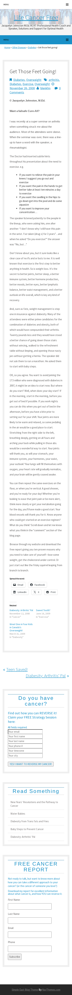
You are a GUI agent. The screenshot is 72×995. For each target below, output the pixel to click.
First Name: (14, 899)
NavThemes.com (51, 989)
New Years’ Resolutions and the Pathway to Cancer (34, 803)
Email (10, 928)
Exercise (28, 84)
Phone (11, 942)
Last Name (14, 913)
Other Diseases (19, 47)
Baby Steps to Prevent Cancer (27, 829)
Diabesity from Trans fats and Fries (29, 821)
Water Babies (17, 813)
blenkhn (45, 88)
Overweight (33, 80)
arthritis (54, 80)
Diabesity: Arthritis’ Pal (21, 610)
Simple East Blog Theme (25, 989)
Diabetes (32, 47)
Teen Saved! (17, 669)
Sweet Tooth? (43, 610)
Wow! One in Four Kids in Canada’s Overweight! (21, 627)
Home (7, 47)
